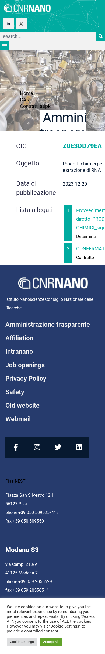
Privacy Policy (25, 378)
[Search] (100, 36)
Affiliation (19, 338)
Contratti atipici (36, 106)
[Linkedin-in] (8, 23)
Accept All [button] (50, 642)
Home (26, 93)
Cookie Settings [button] (22, 642)
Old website (22, 405)
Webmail (18, 419)
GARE (26, 100)
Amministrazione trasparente (47, 324)
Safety (14, 392)
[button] (4, 45)
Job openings (25, 365)
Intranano (19, 351)
